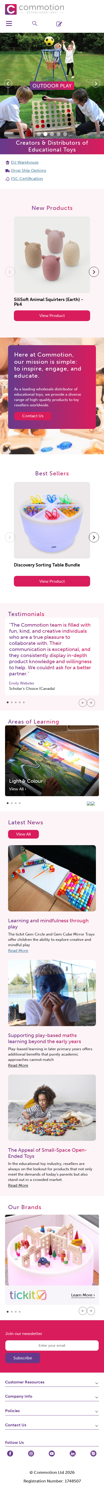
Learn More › (83, 1295)
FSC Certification (27, 178)
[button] (8, 83)
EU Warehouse (25, 162)
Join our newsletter (23, 1333)
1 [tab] (7, 701)
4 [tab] (19, 701)
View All (23, 834)
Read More (18, 950)
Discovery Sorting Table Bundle (47, 565)
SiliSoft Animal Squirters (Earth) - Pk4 (48, 302)
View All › (17, 789)
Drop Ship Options (28, 170)
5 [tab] (23, 701)
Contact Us (32, 415)
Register (68, 24)
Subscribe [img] (22, 1358)
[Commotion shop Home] (34, 9)
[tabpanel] (52, 656)
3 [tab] (15, 701)
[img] (10, 1453)
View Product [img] (52, 315)
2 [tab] (11, 701)
